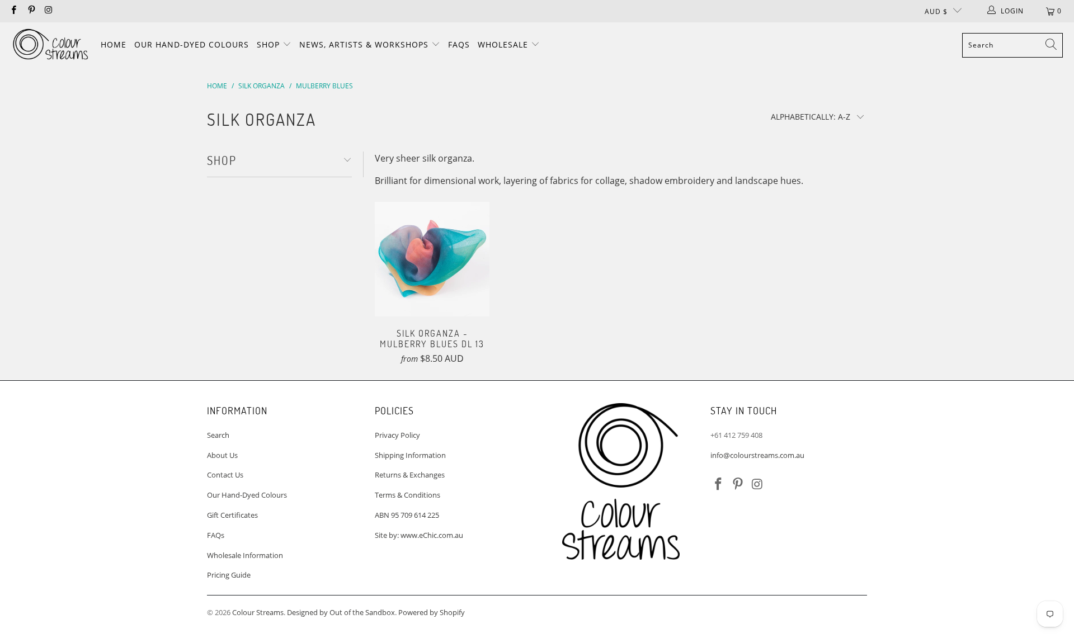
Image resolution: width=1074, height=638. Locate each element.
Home (113, 44)
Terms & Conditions (407, 495)
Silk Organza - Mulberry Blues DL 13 (432, 259)
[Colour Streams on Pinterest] (30, 11)
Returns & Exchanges (410, 475)
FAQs (459, 44)
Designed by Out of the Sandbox (341, 612)
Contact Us (225, 475)
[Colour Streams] (50, 45)
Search (218, 435)
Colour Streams (258, 612)
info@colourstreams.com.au (757, 455)
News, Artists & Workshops (365, 44)
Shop (269, 44)
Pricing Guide (229, 575)
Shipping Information (410, 455)
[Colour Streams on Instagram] (48, 11)
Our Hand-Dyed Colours (191, 44)
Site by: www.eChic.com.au (419, 535)
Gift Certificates (232, 515)
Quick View (432, 282)
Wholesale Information (245, 555)
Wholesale (504, 44)
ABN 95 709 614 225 (407, 515)
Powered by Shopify (431, 612)
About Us (222, 455)
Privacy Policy (397, 435)
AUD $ (936, 11)
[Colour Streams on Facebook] (13, 11)
